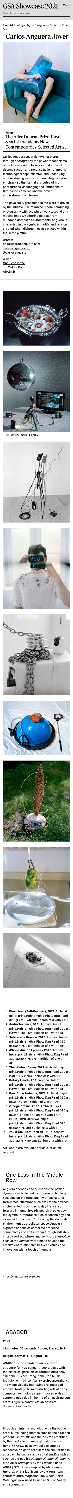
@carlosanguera (14, 252)
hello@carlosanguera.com (21, 243)
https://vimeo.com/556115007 (21, 1276)
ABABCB (9, 271)
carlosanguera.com (16, 248)
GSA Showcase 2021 (30, 6)
